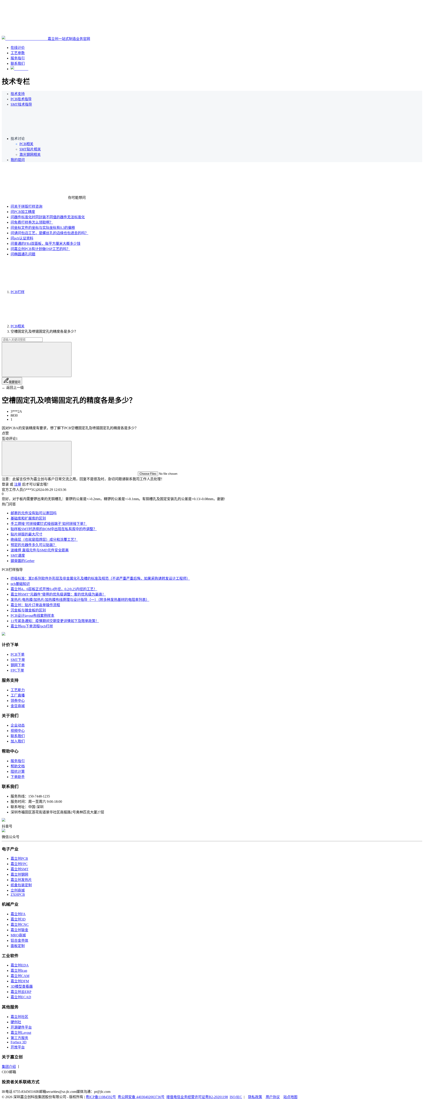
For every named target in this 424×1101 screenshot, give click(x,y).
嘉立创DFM (20, 981)
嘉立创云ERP (21, 992)
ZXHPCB (18, 894)
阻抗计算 (18, 771)
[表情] (37, 458)
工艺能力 (18, 690)
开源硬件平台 (21, 1027)
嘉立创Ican (19, 970)
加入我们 (18, 741)
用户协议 (273, 1097)
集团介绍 (9, 1067)
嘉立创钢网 (19, 874)
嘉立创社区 (19, 1017)
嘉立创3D (18, 919)
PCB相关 (18, 326)
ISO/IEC (236, 1097)
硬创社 (16, 1022)
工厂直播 (18, 695)
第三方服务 (19, 1038)
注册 (17, 484)
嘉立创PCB (19, 858)
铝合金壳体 (19, 940)
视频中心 (18, 731)
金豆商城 (18, 706)
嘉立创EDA (20, 965)
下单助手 (18, 777)
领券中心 (18, 700)
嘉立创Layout (21, 1033)
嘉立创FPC (19, 864)
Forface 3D (18, 1042)
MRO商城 (18, 935)
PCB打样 (18, 292)
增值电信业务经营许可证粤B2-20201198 (197, 1097)
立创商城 (18, 890)
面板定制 (18, 946)
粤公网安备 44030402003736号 (141, 1097)
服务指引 (18, 761)
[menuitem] (216, 93)
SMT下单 (18, 660)
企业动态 (18, 725)
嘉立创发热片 (21, 880)
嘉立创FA (18, 914)
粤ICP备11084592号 (101, 1097)
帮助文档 (18, 766)
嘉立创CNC (20, 924)
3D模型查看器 (22, 986)
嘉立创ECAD (21, 997)
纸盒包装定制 (21, 885)
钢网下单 (18, 665)
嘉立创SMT (19, 869)
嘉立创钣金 (19, 930)
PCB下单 (18, 654)
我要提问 (14, 382)
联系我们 (18, 736)
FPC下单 (17, 670)
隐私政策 (255, 1097)
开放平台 (18, 1047)
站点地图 (290, 1097)
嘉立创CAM (20, 976)
